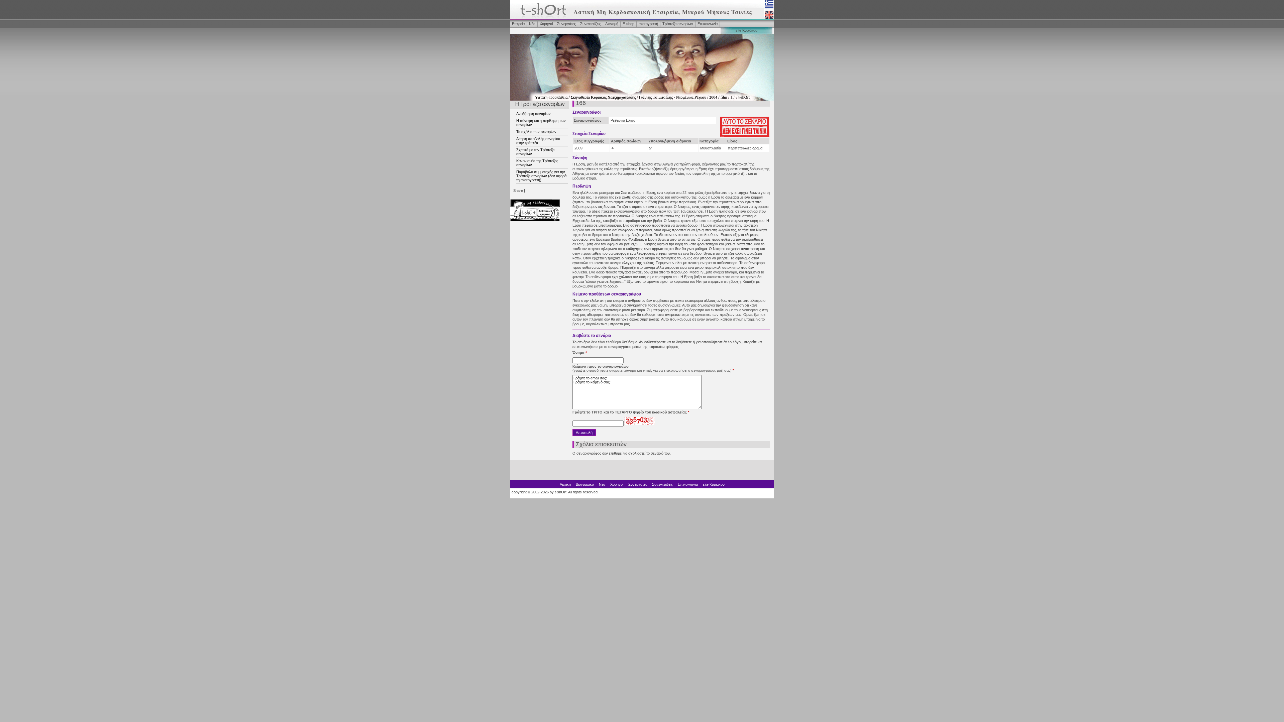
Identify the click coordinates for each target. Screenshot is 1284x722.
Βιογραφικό (585, 484)
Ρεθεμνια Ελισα (623, 120)
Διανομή (611, 24)
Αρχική (565, 484)
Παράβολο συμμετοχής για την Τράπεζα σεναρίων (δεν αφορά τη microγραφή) (541, 176)
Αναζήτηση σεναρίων (533, 114)
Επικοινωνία (708, 24)
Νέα (532, 24)
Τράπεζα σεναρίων (677, 24)
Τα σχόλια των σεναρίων (536, 132)
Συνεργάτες (566, 24)
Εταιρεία (518, 24)
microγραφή (648, 24)
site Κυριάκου (746, 30)
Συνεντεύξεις (590, 24)
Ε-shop (628, 24)
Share (518, 191)
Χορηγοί (546, 24)
